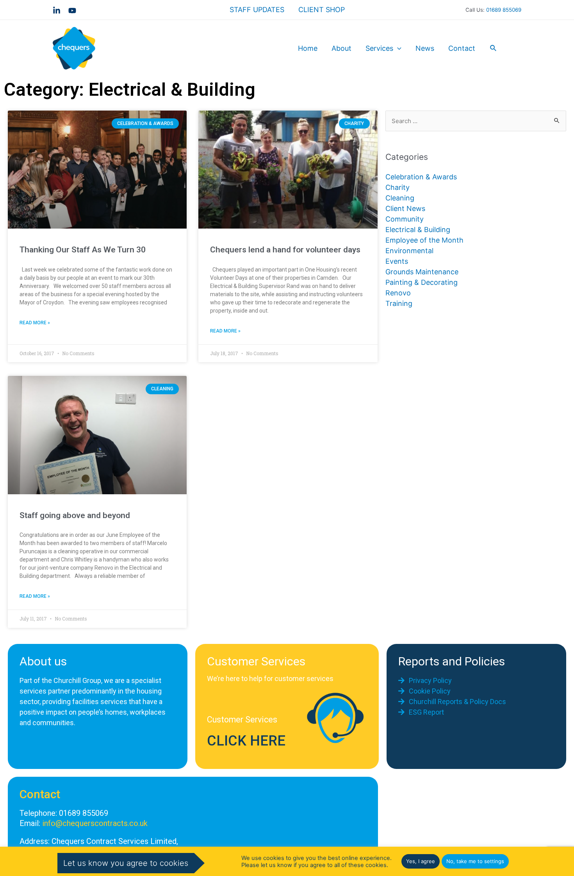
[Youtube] (72, 10)
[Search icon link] (493, 48)
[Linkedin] (57, 10)
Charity (397, 187)
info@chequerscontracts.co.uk (95, 823)
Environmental (409, 251)
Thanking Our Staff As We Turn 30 (83, 249)
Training (398, 303)
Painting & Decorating (421, 282)
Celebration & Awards (421, 177)
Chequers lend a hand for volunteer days (285, 249)
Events (396, 261)
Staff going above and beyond (75, 515)
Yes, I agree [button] (420, 861)
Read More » (35, 322)
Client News (405, 208)
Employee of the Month (424, 240)
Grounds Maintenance (421, 272)
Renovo (398, 293)
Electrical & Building (417, 229)
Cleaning (399, 198)
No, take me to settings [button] (475, 861)
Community (404, 219)
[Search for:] (475, 120)
